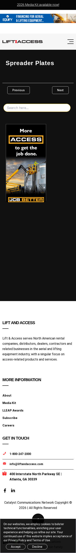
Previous (18, 90)
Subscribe (9, 418)
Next (60, 90)
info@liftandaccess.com (26, 464)
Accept (15, 546)
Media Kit (9, 403)
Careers (8, 425)
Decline (37, 546)
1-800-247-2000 (20, 454)
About (6, 395)
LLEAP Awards (13, 410)
